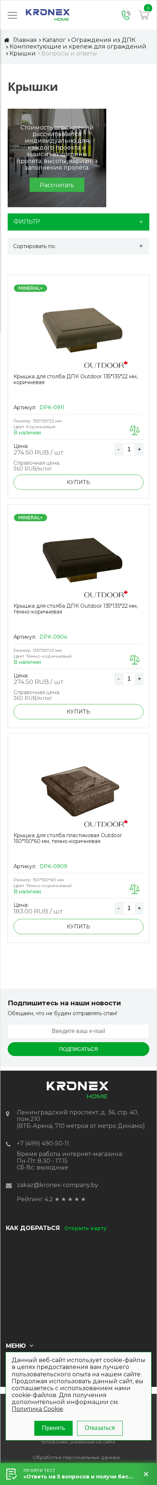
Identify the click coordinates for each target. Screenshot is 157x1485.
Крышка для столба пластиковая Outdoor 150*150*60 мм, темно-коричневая (68, 838)
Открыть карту (85, 1228)
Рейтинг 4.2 (35, 1199)
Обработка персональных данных (76, 1457)
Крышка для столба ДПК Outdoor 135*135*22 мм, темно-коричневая (76, 609)
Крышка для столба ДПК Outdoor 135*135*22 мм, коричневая (76, 380)
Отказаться (100, 1428)
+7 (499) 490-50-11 (43, 1143)
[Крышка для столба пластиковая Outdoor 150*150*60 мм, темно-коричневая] (78, 790)
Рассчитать (57, 185)
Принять (53, 1428)
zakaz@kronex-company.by (57, 1185)
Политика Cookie (37, 1408)
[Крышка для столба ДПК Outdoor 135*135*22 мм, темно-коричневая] (78, 561)
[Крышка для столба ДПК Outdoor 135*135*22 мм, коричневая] (78, 331)
